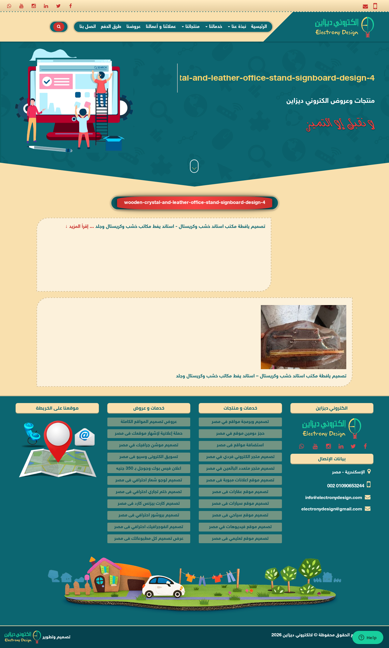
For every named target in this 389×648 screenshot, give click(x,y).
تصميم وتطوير (55, 637)
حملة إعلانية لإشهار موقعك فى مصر (149, 433)
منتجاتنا (192, 27)
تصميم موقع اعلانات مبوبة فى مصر (240, 480)
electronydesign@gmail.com (331, 509)
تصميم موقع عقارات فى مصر (240, 492)
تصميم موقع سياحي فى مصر (240, 515)
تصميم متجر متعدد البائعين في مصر (240, 468)
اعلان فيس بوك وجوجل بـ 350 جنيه (148, 468)
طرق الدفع (111, 27)
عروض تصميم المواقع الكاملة (149, 422)
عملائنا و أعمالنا (161, 27)
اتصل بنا (87, 27)
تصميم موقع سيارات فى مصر (240, 503)
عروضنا (133, 27)
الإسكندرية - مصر (348, 472)
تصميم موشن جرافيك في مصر (148, 445)
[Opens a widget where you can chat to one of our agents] (367, 638)
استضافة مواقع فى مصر (240, 445)
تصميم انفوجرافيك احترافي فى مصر (148, 527)
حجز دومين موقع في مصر (240, 433)
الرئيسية (259, 27)
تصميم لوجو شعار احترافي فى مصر (148, 480)
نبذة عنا (238, 27)
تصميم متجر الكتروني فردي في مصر (240, 457)
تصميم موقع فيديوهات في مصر (240, 527)
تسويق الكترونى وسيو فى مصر (148, 457)
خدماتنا (215, 27)
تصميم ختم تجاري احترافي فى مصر (149, 492)
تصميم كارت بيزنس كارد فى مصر (149, 503)
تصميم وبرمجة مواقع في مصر (240, 422)
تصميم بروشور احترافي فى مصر (148, 515)
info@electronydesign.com (333, 498)
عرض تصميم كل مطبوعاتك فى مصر (148, 538)
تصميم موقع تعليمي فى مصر (240, 538)
